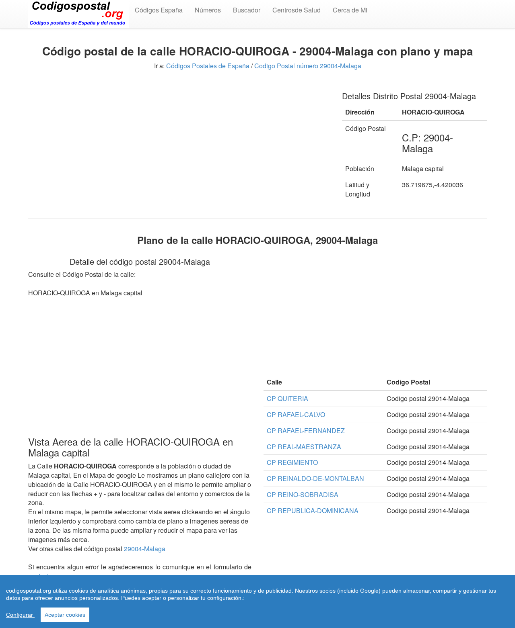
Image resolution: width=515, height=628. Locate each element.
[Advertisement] (179, 140)
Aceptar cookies (65, 615)
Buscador (246, 9)
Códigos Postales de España (207, 65)
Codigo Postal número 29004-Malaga (307, 65)
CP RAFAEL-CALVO (296, 414)
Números (208, 9)
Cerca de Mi (350, 9)
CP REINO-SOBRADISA (302, 494)
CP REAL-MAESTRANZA (304, 446)
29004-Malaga (144, 548)
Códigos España (159, 9)
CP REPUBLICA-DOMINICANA (312, 510)
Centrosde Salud (296, 9)
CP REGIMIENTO (292, 462)
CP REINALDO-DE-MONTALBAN (315, 478)
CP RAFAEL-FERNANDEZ (306, 430)
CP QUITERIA (287, 398)
